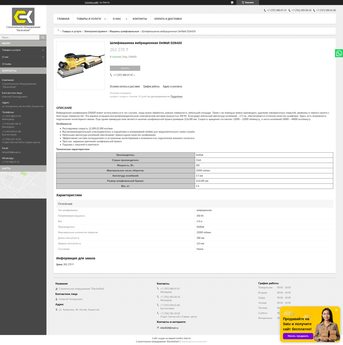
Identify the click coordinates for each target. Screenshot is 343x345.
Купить (125, 68)
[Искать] (42, 37)
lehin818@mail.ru (11, 152)
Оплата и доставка (168, 18)
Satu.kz (187, 338)
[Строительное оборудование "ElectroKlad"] (23, 17)
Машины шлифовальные (124, 31)
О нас (5, 56)
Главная (63, 18)
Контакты (140, 18)
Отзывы (6, 63)
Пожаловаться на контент (194, 341)
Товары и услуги (11, 50)
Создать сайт (92, 2)
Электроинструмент (95, 31)
